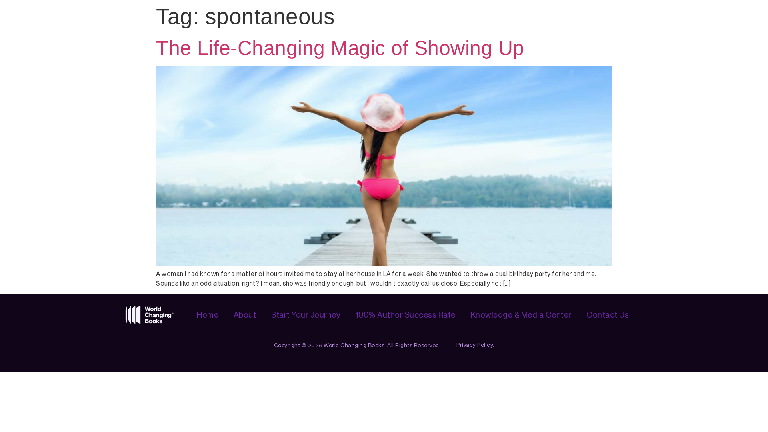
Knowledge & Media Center (521, 315)
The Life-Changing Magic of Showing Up (340, 48)
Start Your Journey (305, 315)
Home (207, 315)
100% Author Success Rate (406, 315)
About (245, 315)
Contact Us (607, 315)
